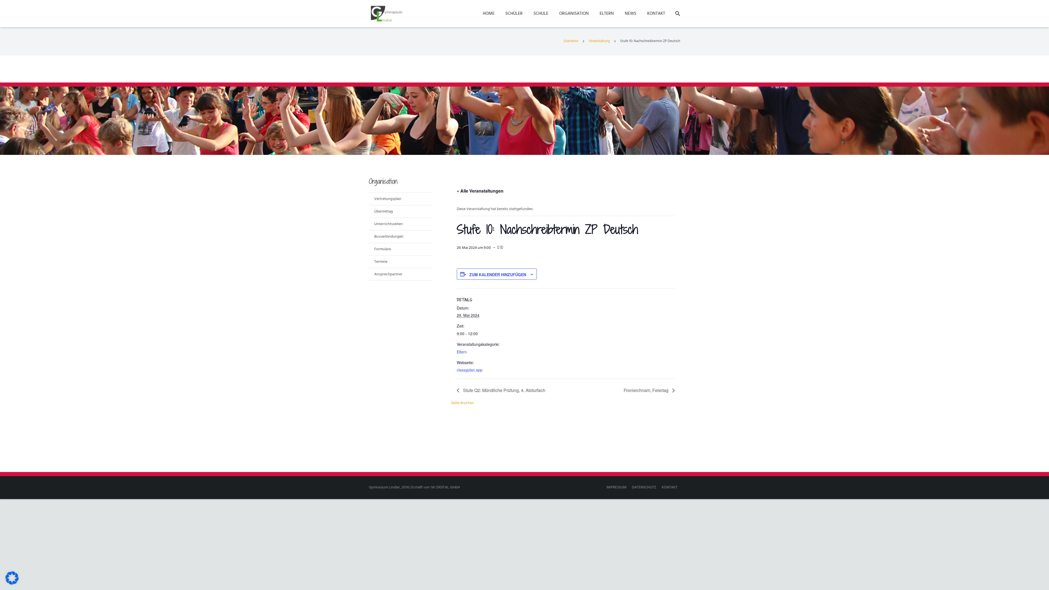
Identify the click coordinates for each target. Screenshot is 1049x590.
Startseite (571, 41)
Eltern (462, 352)
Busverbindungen (388, 237)
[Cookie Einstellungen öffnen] (12, 583)
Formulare (382, 249)
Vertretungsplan (387, 199)
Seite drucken (462, 403)
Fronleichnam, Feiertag (647, 390)
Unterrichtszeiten (388, 224)
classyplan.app (469, 370)
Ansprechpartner (388, 274)
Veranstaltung (599, 41)
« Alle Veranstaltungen (480, 191)
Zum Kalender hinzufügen (497, 274)
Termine (380, 262)
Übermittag (383, 211)
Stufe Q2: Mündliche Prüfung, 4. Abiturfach (503, 390)
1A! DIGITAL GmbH (445, 487)
